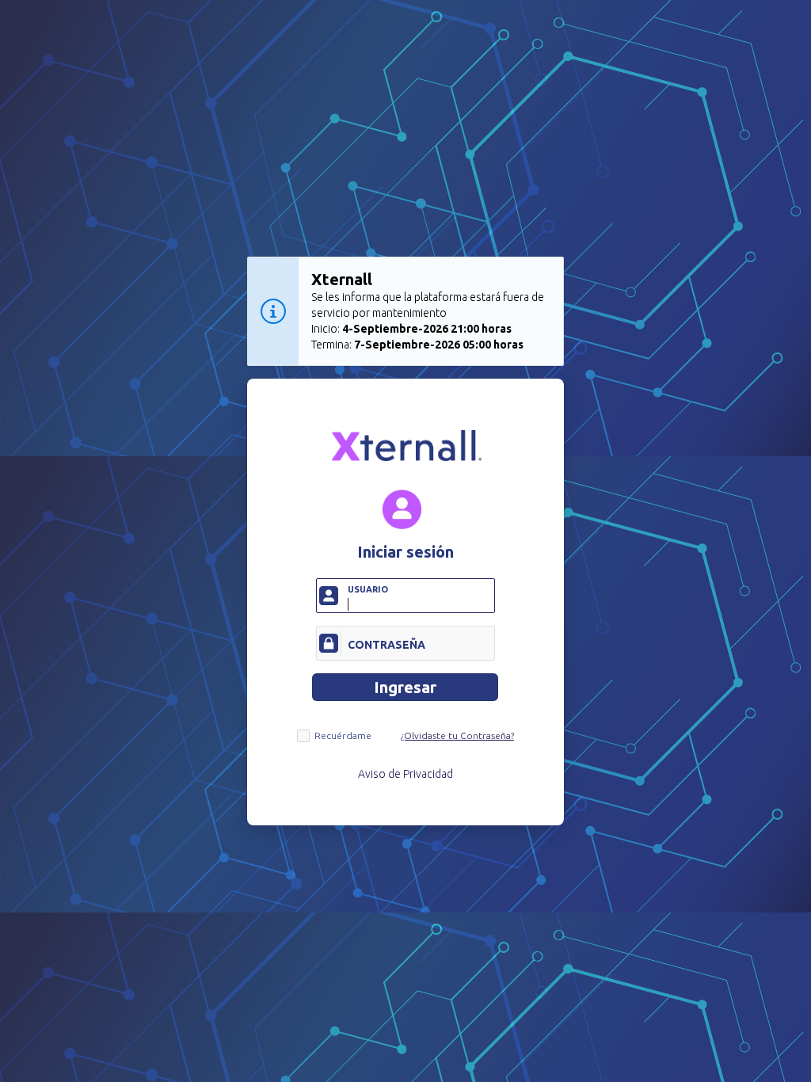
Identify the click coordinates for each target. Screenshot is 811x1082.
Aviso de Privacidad (405, 774)
